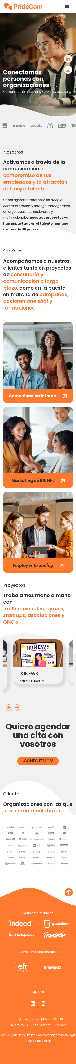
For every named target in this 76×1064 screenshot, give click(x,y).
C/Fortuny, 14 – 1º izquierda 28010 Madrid (38, 1025)
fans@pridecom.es (26, 1019)
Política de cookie (38, 1041)
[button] (67, 7)
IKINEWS (28, 673)
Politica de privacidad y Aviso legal (51, 1035)
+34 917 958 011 (53, 1019)
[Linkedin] (33, 1004)
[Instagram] (43, 1004)
